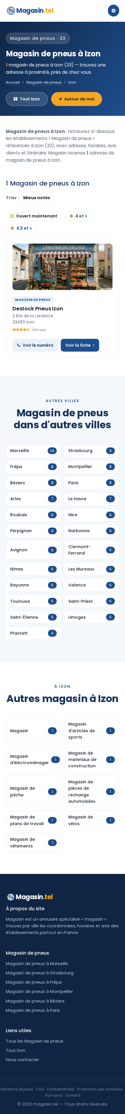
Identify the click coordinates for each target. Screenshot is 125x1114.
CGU (40, 1089)
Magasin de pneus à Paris (33, 1010)
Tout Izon (30, 99)
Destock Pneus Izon (37, 308)
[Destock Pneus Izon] (62, 267)
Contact (72, 1095)
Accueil (13, 82)
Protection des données (100, 1089)
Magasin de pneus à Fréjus (34, 982)
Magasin (34, 10)
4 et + (81, 216)
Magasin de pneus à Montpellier (39, 991)
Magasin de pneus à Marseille (37, 964)
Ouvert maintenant (36, 216)
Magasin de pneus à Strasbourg (40, 973)
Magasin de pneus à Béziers (35, 1001)
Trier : (13, 198)
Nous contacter (22, 1060)
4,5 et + (24, 228)
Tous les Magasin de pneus (34, 1041)
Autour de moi (79, 99)
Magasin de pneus (44, 82)
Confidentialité (60, 1089)
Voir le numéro (38, 345)
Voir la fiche (78, 345)
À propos (54, 1095)
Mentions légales (17, 1089)
